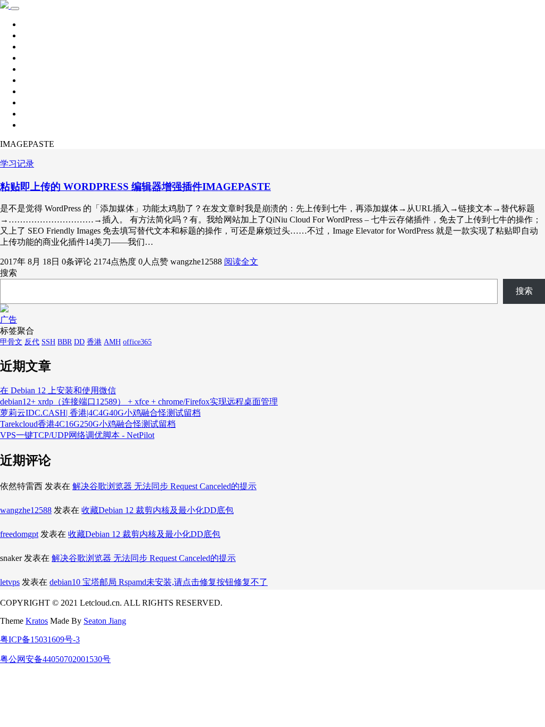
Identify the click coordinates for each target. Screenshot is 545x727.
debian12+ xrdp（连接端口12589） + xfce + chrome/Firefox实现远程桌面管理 (139, 401)
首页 (29, 24)
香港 (94, 342)
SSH (48, 342)
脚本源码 (38, 80)
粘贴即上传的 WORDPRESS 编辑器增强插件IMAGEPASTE (135, 186)
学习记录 (38, 35)
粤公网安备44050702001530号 (55, 659)
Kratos (37, 620)
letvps (10, 581)
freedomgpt (19, 534)
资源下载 (38, 46)
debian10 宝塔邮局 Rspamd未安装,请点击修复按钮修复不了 (158, 581)
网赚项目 (38, 124)
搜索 (8, 272)
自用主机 (38, 91)
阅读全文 (241, 261)
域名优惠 (38, 113)
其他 (29, 68)
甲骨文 (11, 342)
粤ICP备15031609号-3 (40, 639)
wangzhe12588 (26, 510)
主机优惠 (38, 102)
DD (79, 342)
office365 (137, 342)
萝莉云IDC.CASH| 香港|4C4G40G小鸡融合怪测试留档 (100, 412)
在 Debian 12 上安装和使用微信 (58, 390)
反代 (31, 342)
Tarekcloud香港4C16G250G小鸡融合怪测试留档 (88, 423)
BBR (64, 342)
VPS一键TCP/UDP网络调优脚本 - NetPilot (77, 435)
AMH (112, 342)
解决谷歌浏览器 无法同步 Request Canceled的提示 (164, 486)
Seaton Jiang (105, 620)
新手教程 (38, 57)
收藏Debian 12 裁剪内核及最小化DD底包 (157, 510)
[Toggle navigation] (15, 8)
